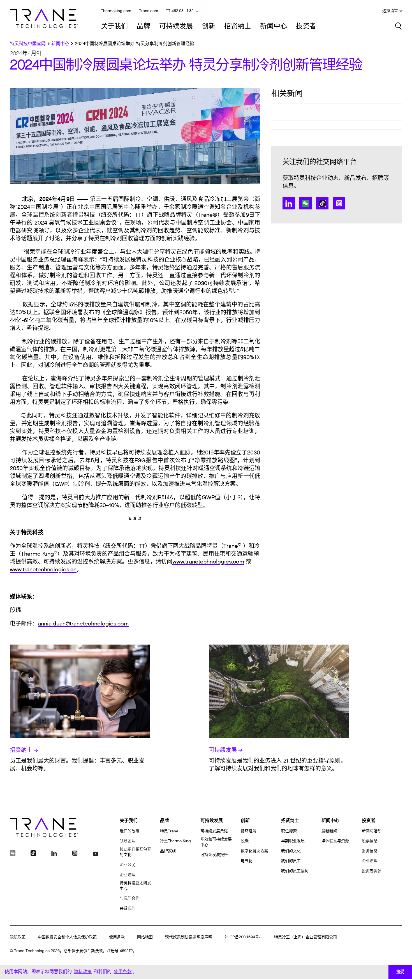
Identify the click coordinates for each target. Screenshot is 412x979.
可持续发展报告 (214, 854)
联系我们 (127, 908)
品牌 (143, 26)
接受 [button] (400, 971)
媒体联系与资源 (335, 841)
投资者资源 (371, 871)
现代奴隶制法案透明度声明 (188, 937)
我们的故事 (129, 831)
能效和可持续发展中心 (216, 842)
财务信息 (370, 851)
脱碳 (245, 841)
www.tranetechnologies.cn (43, 569)
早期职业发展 (293, 841)
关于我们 (114, 26)
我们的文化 (291, 851)
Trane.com (148, 10)
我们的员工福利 (295, 871)
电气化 (247, 860)
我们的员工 (291, 860)
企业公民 (127, 864)
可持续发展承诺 (214, 831)
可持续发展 (176, 26)
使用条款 (117, 937)
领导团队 (127, 841)
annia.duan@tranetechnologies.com (83, 623)
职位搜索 (289, 831)
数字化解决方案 (254, 851)
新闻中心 (273, 26)
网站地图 (145, 937)
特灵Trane (169, 831)
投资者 (306, 26)
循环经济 (248, 831)
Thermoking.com (116, 10)
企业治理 (127, 875)
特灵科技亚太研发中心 (135, 885)
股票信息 (370, 841)
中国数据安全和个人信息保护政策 (67, 937)
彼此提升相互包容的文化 (135, 852)
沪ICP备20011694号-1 (243, 937)
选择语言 (390, 11)
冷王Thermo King (175, 841)
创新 (208, 26)
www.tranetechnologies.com (208, 561)
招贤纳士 (237, 26)
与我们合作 (129, 898)
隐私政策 (18, 937)
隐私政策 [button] (83, 971)
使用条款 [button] (123, 971)
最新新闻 (329, 831)
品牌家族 (168, 851)
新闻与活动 (371, 831)
